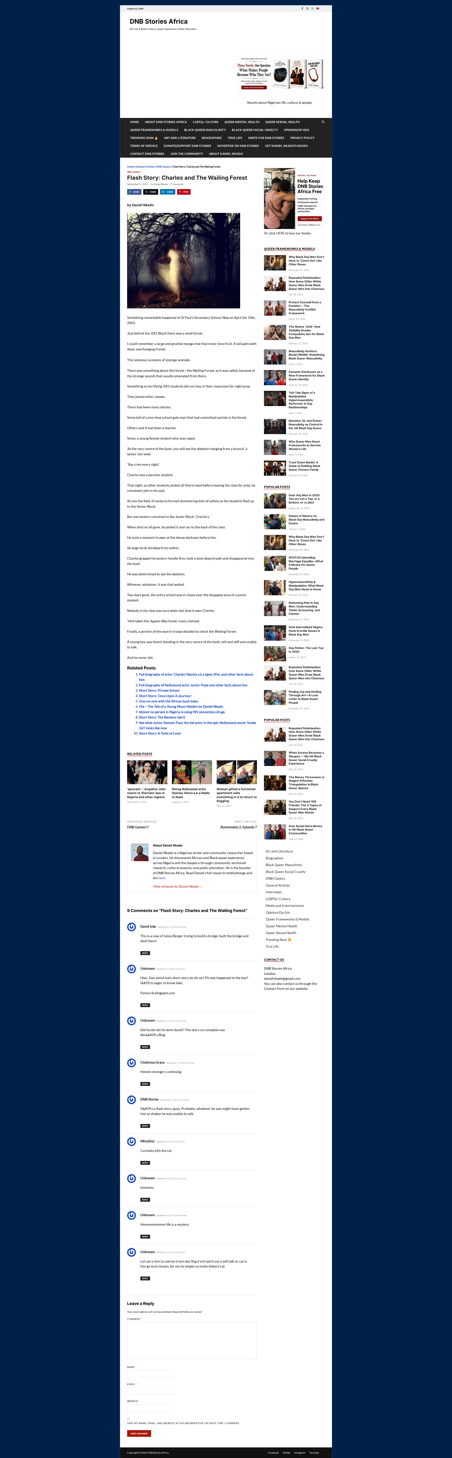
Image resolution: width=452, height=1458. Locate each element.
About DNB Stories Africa (166, 122)
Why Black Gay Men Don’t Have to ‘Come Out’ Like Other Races (306, 260)
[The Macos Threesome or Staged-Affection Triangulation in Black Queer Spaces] (275, 778)
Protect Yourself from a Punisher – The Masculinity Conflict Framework (305, 307)
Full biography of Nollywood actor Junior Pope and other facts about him (193, 685)
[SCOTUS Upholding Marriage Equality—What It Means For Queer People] (275, 558)
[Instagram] (312, 8)
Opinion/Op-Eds (296, 130)
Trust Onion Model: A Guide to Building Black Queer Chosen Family (304, 466)
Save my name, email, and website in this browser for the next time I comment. (183, 1423)
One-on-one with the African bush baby (168, 701)
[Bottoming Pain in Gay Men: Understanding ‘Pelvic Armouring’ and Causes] (275, 603)
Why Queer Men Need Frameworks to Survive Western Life (305, 445)
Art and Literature (180, 138)
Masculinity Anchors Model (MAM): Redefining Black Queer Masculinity (307, 354)
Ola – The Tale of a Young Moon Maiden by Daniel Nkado (181, 706)
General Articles (145, 166)
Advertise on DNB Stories (238, 146)
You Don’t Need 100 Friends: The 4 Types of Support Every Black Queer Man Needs (305, 807)
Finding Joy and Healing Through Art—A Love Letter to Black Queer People (305, 697)
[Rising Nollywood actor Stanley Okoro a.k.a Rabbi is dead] (192, 773)
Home (134, 122)
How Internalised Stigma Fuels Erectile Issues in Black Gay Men (305, 630)
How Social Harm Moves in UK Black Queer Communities (305, 829)
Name (131, 1367)
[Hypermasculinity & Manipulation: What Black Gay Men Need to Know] (275, 582)
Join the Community (186, 154)
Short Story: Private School (159, 690)
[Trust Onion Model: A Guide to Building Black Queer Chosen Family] (275, 463)
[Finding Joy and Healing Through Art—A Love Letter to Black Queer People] (275, 692)
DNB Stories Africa (159, 21)
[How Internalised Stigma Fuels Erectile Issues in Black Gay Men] (275, 628)
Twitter (287, 1452)
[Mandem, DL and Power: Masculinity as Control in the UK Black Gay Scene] (275, 421)
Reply (145, 953)
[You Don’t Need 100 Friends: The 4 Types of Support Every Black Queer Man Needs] (275, 802)
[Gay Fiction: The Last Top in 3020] (275, 648)
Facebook (273, 1452)
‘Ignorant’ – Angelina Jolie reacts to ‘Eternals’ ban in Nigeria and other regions (146, 793)
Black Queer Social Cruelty (255, 130)
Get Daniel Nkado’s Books (286, 146)
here (161, 878)
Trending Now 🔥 (144, 138)
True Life (235, 138)
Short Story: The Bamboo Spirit (162, 717)
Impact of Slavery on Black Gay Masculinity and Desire (306, 519)
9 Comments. (177, 184)
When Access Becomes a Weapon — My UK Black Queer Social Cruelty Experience (306, 758)
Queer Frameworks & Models (154, 130)
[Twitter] (307, 8)
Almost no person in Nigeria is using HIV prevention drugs (182, 712)
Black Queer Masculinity (205, 130)
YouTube (314, 1452)
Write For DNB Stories (266, 138)
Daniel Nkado (161, 184)
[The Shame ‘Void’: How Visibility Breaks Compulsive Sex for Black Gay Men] (275, 327)
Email (132, 1384)
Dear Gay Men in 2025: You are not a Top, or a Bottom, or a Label (304, 498)
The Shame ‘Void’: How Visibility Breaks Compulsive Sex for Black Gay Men (306, 332)
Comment (134, 1319)
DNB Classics (163, 166)
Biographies (212, 138)
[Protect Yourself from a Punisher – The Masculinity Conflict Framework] (275, 303)
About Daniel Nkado (226, 154)
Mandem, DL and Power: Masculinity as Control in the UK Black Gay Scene (306, 424)
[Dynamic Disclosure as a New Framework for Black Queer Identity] (275, 372)
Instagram (300, 1452)
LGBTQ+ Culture (205, 122)
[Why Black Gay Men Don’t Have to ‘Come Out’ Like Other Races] (275, 257)
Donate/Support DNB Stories (187, 146)
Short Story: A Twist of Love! (160, 733)
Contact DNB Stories (147, 154)
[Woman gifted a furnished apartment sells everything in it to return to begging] (237, 773)
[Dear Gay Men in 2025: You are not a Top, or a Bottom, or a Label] (275, 496)
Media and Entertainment (285, 906)
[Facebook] (302, 8)
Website (132, 1401)
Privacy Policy (302, 138)
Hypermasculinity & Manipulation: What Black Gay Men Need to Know (306, 585)
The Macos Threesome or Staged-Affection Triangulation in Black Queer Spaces (307, 782)
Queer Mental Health (241, 122)
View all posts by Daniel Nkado (178, 886)
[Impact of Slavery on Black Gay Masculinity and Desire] (275, 516)
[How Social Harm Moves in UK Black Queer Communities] (275, 827)
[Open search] (323, 122)
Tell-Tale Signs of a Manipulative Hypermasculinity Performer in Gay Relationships (302, 400)
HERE (280, 233)
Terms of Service (144, 146)
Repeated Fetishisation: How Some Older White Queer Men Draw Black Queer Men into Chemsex (306, 283)
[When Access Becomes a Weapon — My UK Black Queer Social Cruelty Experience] (275, 753)
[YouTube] (318, 8)
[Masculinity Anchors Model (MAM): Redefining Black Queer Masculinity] (275, 352)
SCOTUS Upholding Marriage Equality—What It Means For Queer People (306, 563)
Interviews (274, 892)
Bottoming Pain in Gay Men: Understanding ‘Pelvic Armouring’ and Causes (304, 608)
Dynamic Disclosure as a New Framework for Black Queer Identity (307, 375)
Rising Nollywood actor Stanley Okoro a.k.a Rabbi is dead (191, 793)
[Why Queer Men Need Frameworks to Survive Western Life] (275, 442)
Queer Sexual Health (282, 122)
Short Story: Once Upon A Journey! (165, 696)
